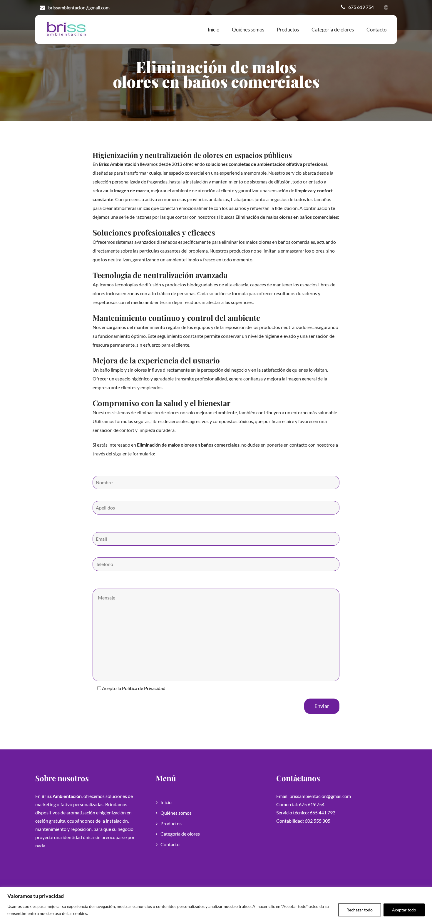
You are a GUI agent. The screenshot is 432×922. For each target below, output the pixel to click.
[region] (216, 904)
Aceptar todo (404, 909)
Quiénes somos (248, 29)
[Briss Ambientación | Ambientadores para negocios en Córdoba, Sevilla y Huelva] (66, 29)
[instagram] (386, 7)
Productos (288, 29)
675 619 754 (361, 7)
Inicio (213, 29)
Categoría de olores (333, 29)
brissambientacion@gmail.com (79, 7)
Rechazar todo (359, 909)
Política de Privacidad (143, 688)
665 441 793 (322, 812)
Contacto (376, 29)
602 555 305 (317, 821)
